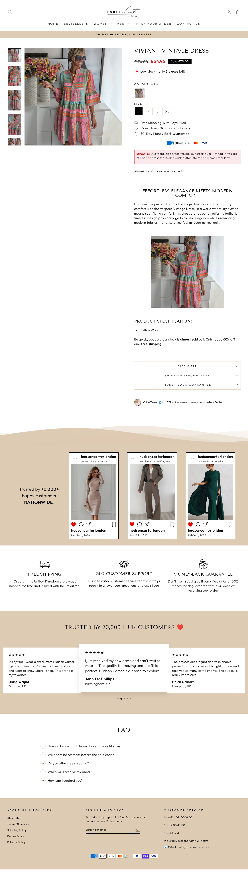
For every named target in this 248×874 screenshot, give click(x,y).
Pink (140, 93)
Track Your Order (152, 23)
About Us (13, 818)
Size (138, 103)
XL (167, 111)
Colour (146, 84)
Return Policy (15, 836)
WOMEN (101, 23)
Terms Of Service (18, 824)
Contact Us (188, 23)
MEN (121, 23)
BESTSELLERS (76, 23)
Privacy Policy (16, 842)
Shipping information (187, 375)
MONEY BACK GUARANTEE (187, 384)
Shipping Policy (17, 830)
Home (53, 23)
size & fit (187, 366)
